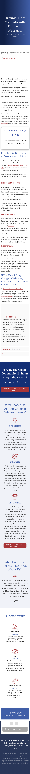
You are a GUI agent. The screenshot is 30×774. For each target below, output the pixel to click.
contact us (4, 123)
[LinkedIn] (12, 354)
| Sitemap (22, 743)
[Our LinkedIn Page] (16, 723)
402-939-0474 (21, 716)
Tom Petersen (9, 317)
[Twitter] (9, 354)
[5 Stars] (19, 349)
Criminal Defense (11, 54)
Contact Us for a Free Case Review (15, 389)
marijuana (11, 226)
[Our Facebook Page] (11, 723)
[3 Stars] (16, 349)
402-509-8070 (9, 716)
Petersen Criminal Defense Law (13, 289)
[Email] (14, 354)
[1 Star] (12, 349)
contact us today (6, 296)
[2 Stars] (14, 349)
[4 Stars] (18, 349)
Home (4, 34)
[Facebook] (7, 354)
